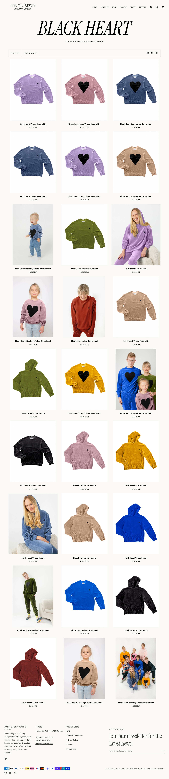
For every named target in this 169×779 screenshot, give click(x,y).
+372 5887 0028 (43, 740)
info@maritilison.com (44, 743)
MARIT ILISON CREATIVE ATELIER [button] (15, 728)
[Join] (162, 751)
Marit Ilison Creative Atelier (122, 768)
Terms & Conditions (75, 735)
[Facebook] (5, 773)
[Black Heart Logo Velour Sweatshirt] (84, 89)
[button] (95, 7)
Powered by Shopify (154, 768)
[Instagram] (15, 773)
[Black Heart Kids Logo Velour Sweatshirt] (33, 234)
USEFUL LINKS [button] (73, 727)
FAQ (68, 731)
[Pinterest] (10, 773)
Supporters (71, 749)
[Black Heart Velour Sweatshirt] (33, 89)
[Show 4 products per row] (157, 53)
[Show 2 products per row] (147, 53)
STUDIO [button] (39, 727)
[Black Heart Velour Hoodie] (135, 234)
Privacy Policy (72, 740)
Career (69, 744)
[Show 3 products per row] (152, 53)
